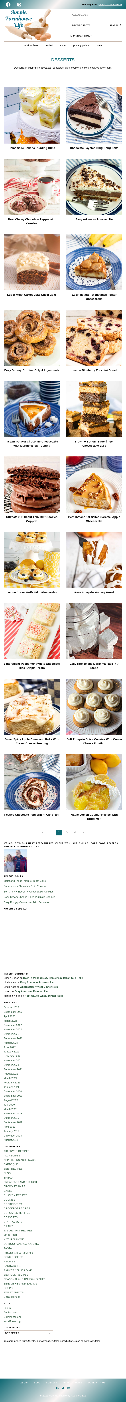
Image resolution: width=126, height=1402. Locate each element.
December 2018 (13, 1135)
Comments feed (13, 1317)
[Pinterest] (19, 4)
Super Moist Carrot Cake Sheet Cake (32, 294)
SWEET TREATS (14, 1292)
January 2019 (11, 1131)
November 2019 (13, 1113)
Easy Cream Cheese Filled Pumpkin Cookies (29, 897)
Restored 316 (78, 1395)
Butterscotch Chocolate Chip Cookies (25, 886)
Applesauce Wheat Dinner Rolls (39, 987)
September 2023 (13, 1012)
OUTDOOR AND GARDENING (21, 1244)
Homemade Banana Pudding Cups (32, 148)
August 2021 (11, 1073)
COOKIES (9, 1199)
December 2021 (13, 1056)
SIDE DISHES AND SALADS (20, 1283)
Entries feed (10, 1312)
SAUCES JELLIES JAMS (18, 1270)
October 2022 (11, 1034)
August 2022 (11, 1043)
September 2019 (13, 1122)
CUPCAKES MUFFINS (17, 1213)
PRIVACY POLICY (81, 45)
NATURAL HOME (81, 36)
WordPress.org (12, 1321)
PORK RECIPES (13, 1257)
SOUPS (8, 1288)
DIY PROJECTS (81, 25)
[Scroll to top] (118, 1390)
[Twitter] (63, 1388)
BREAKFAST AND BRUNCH (20, 1182)
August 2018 (11, 1140)
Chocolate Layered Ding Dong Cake (94, 148)
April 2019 (9, 1126)
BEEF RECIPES (13, 1168)
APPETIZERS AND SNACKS (20, 1160)
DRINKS (9, 1226)
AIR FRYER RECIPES (17, 1151)
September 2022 (13, 1038)
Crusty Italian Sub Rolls (110, 4)
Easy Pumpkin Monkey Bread (94, 592)
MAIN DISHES (12, 1235)
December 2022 (13, 1025)
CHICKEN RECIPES (16, 1195)
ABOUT (63, 45)
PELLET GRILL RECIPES (18, 1252)
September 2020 (13, 1095)
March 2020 (10, 1109)
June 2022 (10, 1047)
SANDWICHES (12, 1266)
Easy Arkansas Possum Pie (94, 219)
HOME (99, 45)
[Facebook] (8, 4)
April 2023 (9, 1016)
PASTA (8, 1248)
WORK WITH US (31, 45)
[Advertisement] (63, 943)
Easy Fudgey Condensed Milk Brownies (26, 902)
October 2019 (11, 1118)
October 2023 (11, 1007)
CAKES (8, 1191)
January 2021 (11, 1087)
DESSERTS (11, 1217)
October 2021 (11, 1065)
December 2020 (13, 1091)
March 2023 (10, 1020)
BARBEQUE (11, 1164)
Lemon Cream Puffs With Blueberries (32, 592)
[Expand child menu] (81, 14)
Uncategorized (12, 1297)
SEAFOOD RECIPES (16, 1274)
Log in (7, 1308)
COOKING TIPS (13, 1204)
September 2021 (13, 1069)
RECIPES (9, 1261)
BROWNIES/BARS (14, 1186)
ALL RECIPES (12, 1155)
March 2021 (10, 1078)
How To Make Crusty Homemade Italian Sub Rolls (53, 978)
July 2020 (9, 1104)
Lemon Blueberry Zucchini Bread (94, 370)
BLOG (7, 1173)
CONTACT (49, 45)
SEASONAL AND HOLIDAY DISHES (25, 1279)
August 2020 (11, 1100)
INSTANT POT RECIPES (18, 1230)
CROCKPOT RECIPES (17, 1208)
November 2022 (13, 1029)
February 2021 (12, 1082)
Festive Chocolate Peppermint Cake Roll (31, 814)
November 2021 (13, 1060)
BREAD (8, 1177)
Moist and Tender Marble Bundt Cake (25, 881)
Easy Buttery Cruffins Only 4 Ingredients (31, 370)
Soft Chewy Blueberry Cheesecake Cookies (28, 891)
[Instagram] (68, 1388)
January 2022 (11, 1051)
